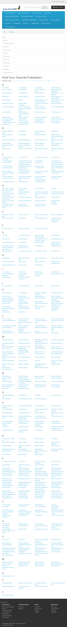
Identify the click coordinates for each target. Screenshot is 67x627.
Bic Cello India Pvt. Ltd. (56, 143)
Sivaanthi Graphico (6, 484)
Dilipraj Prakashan (55, 197)
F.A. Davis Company (7, 228)
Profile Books (5, 426)
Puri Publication (38, 430)
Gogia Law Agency (39, 242)
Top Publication (39, 515)
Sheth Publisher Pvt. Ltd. (57, 473)
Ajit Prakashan (5, 96)
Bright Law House (6, 148)
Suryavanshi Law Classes (57, 494)
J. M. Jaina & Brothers (7, 286)
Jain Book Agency (39, 286)
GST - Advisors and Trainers (25, 251)
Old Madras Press (22, 395)
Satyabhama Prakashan (40, 472)
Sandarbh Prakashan (56, 468)
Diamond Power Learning (24, 197)
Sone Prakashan (55, 485)
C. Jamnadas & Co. (23, 157)
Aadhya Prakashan (55, 87)
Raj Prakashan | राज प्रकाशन (8, 442)
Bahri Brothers (22, 131)
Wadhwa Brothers (39, 562)
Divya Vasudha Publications (25, 200)
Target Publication (39, 505)
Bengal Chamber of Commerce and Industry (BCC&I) (57, 136)
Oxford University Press (40, 399)
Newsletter (6, 69)
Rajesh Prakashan (22, 442)
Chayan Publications (23, 173)
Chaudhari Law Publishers (57, 171)
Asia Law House (55, 121)
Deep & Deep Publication (57, 192)
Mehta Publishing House (24, 357)
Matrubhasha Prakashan (57, 352)
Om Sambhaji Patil (6, 399)
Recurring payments (8, 72)
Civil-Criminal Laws (36, 13)
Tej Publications (22, 510)
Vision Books (21, 551)
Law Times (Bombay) (23, 326)
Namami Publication (56, 376)
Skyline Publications (39, 484)
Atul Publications (6, 124)
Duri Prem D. (54, 204)
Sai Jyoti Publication (39, 465)
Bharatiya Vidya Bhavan (24, 143)
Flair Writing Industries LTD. (41, 228)
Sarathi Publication (55, 470)
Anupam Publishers (23, 117)
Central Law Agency (7, 171)
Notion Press (5, 388)
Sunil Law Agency (22, 494)
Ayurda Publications (23, 124)
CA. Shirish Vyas (38, 162)
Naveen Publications (7, 381)
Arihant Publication (56, 117)
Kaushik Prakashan (6, 301)
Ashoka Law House (23, 121)
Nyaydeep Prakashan (23, 388)
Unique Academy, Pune (57, 524)
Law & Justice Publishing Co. (9, 320)
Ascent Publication (39, 119)
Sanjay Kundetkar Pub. (7, 470)
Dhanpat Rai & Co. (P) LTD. (57, 194)
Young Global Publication (8, 586)
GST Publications (55, 251)
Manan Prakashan (6, 348)
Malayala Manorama (40, 346)
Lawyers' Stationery (55, 20)
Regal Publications (6, 451)
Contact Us (21, 607)
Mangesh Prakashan (40, 348)
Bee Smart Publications (40, 134)
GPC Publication (39, 246)
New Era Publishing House (8, 385)
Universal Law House (23, 525)
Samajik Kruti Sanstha (23, 468)
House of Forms (39, 265)
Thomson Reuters (22, 515)
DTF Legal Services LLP (40, 204)
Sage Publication (6, 465)
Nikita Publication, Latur (40, 385)
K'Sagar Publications (7, 292)
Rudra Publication (22, 454)
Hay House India (22, 261)
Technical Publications (7, 510)
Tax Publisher (5, 506)
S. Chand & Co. (22, 461)
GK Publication (5, 239)
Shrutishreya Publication (24, 478)
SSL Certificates (3, 602)
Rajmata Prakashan (7, 445)
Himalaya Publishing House (9, 265)
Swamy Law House (23, 496)
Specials (37, 612)
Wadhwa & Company (7, 562)
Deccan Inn (54, 188)
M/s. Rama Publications (7, 339)
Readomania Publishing (57, 449)
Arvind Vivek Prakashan (8, 119)
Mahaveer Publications (56, 343)
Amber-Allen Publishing (8, 107)
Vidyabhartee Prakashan (24, 548)
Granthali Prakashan (56, 246)
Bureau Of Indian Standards (25, 148)
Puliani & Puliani (39, 426)
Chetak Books (38, 173)
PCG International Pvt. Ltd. (24, 412)
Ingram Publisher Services (57, 273)
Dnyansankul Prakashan (8, 204)
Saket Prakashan (6, 468)
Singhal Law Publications (57, 482)
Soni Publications (6, 487)
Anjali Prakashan (6, 117)
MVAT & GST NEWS (23, 367)
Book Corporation (39, 145)
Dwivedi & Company (23, 206)
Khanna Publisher (6, 306)
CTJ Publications (55, 178)
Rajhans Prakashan (39, 442)
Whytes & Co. (5, 565)
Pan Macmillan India (40, 405)
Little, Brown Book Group (8, 333)
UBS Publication (6, 524)
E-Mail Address (5, 617)
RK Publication (54, 451)
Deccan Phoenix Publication (41, 192)
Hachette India (5, 258)
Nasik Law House (39, 378)
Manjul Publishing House (57, 348)
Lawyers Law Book (6, 327)
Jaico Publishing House (24, 286)
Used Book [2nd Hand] (27, 16)
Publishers (11, 32)
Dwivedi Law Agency (40, 206)
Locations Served (6, 612)
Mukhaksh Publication (23, 364)
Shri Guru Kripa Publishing (41, 475)
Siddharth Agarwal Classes (25, 482)
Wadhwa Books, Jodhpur (24, 562)
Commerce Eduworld (7, 176)
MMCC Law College (56, 357)
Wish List (5, 53)
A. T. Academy (38, 87)
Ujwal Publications (22, 524)
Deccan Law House (6, 192)
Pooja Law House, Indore (57, 416)
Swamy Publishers (39, 496)
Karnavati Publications (40, 298)
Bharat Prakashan (6, 143)
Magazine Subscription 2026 (12, 16)
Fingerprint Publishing (23, 228)
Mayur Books (21, 353)
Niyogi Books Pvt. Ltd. (40, 386)
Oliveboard (37, 395)
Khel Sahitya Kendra (23, 306)
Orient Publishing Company (25, 399)
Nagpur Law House (39, 376)
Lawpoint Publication (40, 326)
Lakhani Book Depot (40, 319)
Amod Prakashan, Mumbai (57, 107)
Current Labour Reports (8, 181)
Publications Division (23, 426)
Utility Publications (55, 529)
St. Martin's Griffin (55, 491)
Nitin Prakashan (22, 386)
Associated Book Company (9, 122)
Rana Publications (22, 449)
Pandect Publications (56, 405)
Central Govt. (8, 23)
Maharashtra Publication (24, 343)
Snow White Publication (8, 485)
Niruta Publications (6, 386)
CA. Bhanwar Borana (7, 161)
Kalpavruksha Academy (57, 292)
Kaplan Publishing (55, 296)
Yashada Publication (7, 583)
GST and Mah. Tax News (40, 251)
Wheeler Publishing (39, 564)
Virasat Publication (39, 550)
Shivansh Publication (7, 475)
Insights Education (6, 277)
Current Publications (40, 181)
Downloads (6, 59)
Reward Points (6, 63)
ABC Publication (22, 89)
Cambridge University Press (25, 166)
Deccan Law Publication (24, 192)
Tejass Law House (39, 510)
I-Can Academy (6, 272)
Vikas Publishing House (57, 548)
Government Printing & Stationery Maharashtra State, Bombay (8, 247)
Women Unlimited (55, 565)
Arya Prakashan (22, 119)
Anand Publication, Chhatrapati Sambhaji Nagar (23, 113)
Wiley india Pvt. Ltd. (23, 565)
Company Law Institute (40, 176)
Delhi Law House (22, 194)
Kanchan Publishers (39, 296)
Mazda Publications (39, 353)
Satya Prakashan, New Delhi (25, 472)
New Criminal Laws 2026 (23, 13)
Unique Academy (39, 524)
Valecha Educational (56, 539)
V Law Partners (5, 539)
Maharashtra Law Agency (57, 339)
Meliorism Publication (40, 357)
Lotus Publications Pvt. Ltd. (41, 333)
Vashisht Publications (23, 543)
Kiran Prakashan (55, 306)
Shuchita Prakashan (7, 482)
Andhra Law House (39, 112)
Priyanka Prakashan (23, 423)
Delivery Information (7, 610)
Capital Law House (39, 166)
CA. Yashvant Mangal (7, 166)
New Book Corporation (40, 381)
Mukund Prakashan (56, 364)
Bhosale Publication (40, 143)
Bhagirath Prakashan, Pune (8, 140)
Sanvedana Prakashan (23, 470)
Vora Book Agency (55, 551)
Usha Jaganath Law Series (41, 529)
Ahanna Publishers (39, 93)
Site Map (20, 608)
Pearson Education (39, 412)
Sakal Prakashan (55, 465)
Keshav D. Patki (6, 303)
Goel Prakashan (22, 242)
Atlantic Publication (56, 122)
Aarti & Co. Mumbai (7, 89)
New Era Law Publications (57, 381)
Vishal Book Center (56, 550)
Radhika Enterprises (40, 438)
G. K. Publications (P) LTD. (24, 235)
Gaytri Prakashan (55, 235)
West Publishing (55, 562)
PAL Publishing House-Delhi (25, 405)
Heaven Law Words (39, 261)
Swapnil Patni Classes (7, 498)
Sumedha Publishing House (9, 494)
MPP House (37, 360)
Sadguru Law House (56, 461)
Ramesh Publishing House (8, 449)
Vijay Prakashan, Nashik (40, 548)
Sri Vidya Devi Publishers (24, 491)
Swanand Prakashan (56, 496)
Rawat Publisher (39, 449)
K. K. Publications (22, 292)
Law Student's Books (10, 13)
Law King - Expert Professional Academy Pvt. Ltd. (25, 322)
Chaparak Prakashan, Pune (41, 171)
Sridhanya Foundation (40, 491)
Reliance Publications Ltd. (24, 451)
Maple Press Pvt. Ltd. (40, 352)
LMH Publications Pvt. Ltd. (24, 333)
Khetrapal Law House (40, 306)
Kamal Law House (6, 296)
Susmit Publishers (6, 496)
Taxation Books (35, 23)
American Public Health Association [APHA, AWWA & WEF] (24, 108)
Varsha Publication (6, 543)
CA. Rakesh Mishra (6, 162)
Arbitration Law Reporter (41, 117)
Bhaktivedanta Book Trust (24, 140)
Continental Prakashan (56, 176)
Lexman (37, 331)
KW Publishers (21, 312)
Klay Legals (37, 308)
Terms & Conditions (7, 615)
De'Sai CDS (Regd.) (39, 188)
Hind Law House (22, 265)
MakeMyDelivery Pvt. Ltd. (24, 346)
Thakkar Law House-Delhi (57, 510)
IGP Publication (38, 272)
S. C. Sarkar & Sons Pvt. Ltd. (8, 461)
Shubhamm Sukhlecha (56, 478)
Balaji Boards (54, 131)
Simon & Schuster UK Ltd (41, 482)
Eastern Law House (23, 214)
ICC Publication (22, 272)
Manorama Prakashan (7, 352)
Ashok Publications (6, 121)
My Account (6, 46)
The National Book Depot (41, 512)
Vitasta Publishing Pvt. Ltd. (41, 551)
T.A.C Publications (6, 505)
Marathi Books (47, 13)
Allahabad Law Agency (7, 103)
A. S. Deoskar (5, 87)
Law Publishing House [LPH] (9, 326)
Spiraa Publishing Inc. (56, 487)
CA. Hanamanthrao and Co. (25, 161)
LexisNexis (21, 331)
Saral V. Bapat (38, 470)
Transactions (6, 66)
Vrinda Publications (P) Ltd (24, 553)
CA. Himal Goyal (39, 161)
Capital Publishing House (57, 166)
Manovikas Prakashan (23, 352)
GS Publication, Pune (7, 251)
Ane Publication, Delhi (56, 112)
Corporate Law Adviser (8, 178)
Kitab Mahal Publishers (24, 308)
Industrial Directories (10, 27)
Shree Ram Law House (23, 475)
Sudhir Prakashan (22, 492)
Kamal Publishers (22, 296)
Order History (6, 56)
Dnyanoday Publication (40, 200)
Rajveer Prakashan (55, 445)
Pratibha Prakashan (39, 421)
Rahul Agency (54, 438)
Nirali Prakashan (55, 385)
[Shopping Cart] (56, 1)
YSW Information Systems (41, 586)
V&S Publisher (21, 539)
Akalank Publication (23, 96)
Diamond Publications (40, 197)
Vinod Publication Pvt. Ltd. (8, 550)
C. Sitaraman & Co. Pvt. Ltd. (41, 157)
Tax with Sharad (22, 506)
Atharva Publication (39, 122)
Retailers (37, 610)
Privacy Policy (5, 614)
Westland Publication (23, 564)
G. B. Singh (4, 235)
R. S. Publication (22, 438)
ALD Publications (6, 100)
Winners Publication (40, 565)
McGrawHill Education (56, 353)
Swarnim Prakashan (23, 498)
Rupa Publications (39, 454)
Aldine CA (20, 100)
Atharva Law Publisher (23, 122)
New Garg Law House (23, 385)
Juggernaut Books (55, 286)
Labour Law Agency (7, 319)
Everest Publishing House (41, 218)
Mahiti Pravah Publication (8, 346)
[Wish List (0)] (54, 1)
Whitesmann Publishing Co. (58, 564)
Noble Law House (55, 386)
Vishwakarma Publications (8, 551)
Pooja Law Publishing (7, 421)
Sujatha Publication (39, 492)
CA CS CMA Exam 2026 (40, 16)
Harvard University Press (57, 258)
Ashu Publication (39, 121)
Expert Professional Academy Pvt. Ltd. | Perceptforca (56, 219)
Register (5, 40)
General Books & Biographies (29, 20)
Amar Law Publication (56, 103)
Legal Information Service (41, 327)
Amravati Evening (6, 112)
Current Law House (23, 181)
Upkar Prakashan (6, 529)
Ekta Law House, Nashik (57, 214)
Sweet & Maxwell (39, 498)
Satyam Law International (57, 472)
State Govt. (25, 23)
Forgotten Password (8, 43)
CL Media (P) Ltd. (55, 173)
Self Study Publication (23, 473)
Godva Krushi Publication (8, 242)
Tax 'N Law (53, 505)
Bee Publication (22, 134)
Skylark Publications (23, 484)
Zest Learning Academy (8, 595)
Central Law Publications (24, 171)
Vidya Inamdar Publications (9, 548)
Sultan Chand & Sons (56, 492)
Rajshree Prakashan (39, 445)
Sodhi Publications (23, 485)
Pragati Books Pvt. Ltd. (23, 421)
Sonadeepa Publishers (40, 485)
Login (4, 37)
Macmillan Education (23, 339)
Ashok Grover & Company (57, 119)
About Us (4, 608)
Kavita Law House (22, 301)
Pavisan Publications (7, 412)
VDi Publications (39, 543)
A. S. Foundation (22, 87)
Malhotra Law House (56, 346)
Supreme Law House (40, 494)
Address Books (7, 50)
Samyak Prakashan (39, 468)
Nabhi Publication (6, 376)
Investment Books (43, 20)
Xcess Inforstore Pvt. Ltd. (8, 576)
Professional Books (56, 423)
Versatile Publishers (7, 544)
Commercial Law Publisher (25, 176)
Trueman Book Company (57, 515)
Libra (52, 331)
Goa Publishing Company (57, 239)
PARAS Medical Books (7, 409)
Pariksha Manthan (22, 409)
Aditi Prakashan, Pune (7, 93)
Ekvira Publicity (22, 218)
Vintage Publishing (22, 550)
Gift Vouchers (38, 608)
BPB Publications (55, 145)
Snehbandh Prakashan (56, 484)
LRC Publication (55, 333)
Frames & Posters (45, 23)
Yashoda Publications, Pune (25, 583)
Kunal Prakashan (6, 312)
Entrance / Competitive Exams (12, 20)
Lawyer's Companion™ (56, 326)
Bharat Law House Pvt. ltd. (41, 140)
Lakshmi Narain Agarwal (57, 319)
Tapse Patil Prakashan (23, 505)
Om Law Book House (56, 395)
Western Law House (7, 564)
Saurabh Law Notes (7, 473)
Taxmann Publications (40, 506)
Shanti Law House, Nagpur (41, 473)
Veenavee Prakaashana (57, 543)
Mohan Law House (23, 360)
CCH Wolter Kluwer (39, 167)
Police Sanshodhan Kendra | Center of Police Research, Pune (25, 417)
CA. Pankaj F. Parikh (56, 161)
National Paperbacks (56, 378)
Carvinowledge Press (7, 167)
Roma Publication (6, 454)
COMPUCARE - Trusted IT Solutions (16, 623)
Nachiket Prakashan (23, 376)
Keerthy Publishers (55, 301)
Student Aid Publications (8, 492)
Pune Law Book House (7, 430)
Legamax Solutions (6, 331)
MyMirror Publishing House (41, 367)
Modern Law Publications (8, 360)
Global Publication (23, 239)
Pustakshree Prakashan (57, 430)
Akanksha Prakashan (40, 96)
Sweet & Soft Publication (57, 498)
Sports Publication (6, 491)
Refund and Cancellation (8, 607)
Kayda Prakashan (39, 301)
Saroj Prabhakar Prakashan (8, 472)
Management (17, 23)
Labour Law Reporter (23, 319)
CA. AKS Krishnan (55, 157)
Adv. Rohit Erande (22, 93)
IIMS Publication (55, 272)
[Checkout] (59, 1)
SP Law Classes (22, 487)
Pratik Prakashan (55, 421)
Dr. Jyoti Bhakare (22, 204)
